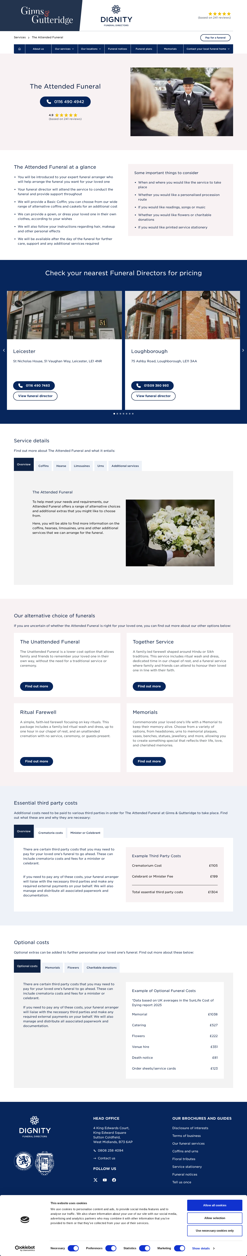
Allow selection (214, 1218)
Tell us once (181, 1182)
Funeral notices (184, 1174)
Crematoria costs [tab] (50, 832)
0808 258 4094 (110, 1150)
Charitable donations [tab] (102, 967)
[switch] (110, 1248)
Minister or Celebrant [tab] (85, 832)
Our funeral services (188, 1143)
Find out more (36, 686)
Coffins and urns (185, 1151)
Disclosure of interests (190, 1128)
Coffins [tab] (43, 465)
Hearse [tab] (61, 465)
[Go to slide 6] (129, 413)
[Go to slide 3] (120, 413)
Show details (201, 1248)
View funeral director (35, 396)
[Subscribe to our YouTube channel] (104, 1180)
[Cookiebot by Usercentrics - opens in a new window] (25, 1248)
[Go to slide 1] (114, 413)
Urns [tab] (100, 465)
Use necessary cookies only (215, 1230)
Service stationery (187, 1167)
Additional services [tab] (125, 465)
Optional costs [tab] (27, 966)
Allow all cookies (214, 1205)
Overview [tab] (24, 464)
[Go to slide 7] (133, 413)
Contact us (106, 1158)
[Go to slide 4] (123, 413)
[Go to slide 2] (117, 413)
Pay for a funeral (215, 37)
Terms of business (186, 1136)
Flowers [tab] (73, 967)
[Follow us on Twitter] (95, 1180)
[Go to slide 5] (126, 413)
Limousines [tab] (82, 465)
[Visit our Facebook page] (114, 1180)
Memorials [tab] (52, 967)
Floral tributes (183, 1159)
